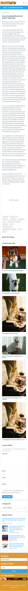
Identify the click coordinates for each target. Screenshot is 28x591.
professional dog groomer (9, 229)
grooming (5, 224)
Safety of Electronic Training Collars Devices (12, 356)
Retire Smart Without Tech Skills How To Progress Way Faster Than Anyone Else (16, 545)
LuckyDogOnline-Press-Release (10, 293)
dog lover (5, 219)
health (11, 224)
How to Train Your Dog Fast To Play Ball (12, 270)
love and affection (7, 226)
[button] (23, 3)
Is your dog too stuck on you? (10, 333)
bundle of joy (14, 216)
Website (4, 484)
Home (5, 7)
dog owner (13, 219)
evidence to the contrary (14, 221)
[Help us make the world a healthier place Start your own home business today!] (14, 579)
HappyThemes (14, 587)
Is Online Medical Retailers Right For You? (13, 439)
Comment (5, 453)
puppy (19, 229)
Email (4, 477)
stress (4, 231)
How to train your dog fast (13, 585)
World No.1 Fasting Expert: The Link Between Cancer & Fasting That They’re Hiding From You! (14, 520)
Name (4, 471)
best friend (5, 216)
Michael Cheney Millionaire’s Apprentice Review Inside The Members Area (17, 537)
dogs (4, 221)
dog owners (21, 219)
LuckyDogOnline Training (15, 7)
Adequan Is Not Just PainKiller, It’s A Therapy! (12, 398)
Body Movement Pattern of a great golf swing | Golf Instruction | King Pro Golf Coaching (16, 528)
